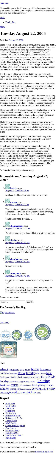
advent (4, 369)
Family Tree (10, 22)
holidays (4, 381)
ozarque (14, 202)
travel (13, 392)
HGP (51, 376)
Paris (34, 385)
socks (43, 389)
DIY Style (9, 408)
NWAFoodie (10, 423)
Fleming (43, 373)
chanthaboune (17, 226)
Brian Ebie (10, 403)
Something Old (11, 433)
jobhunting (25, 381)
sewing (36, 388)
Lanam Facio (11, 420)
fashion (37, 373)
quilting (41, 385)
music (14, 385)
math (8, 385)
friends (2, 377)
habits (32, 377)
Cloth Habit (10, 406)
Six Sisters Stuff (12, 430)
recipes (50, 384)
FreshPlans (10, 411)
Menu (2, 17)
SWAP (51, 388)
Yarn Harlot (10, 438)
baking (27, 369)
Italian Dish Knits (13, 416)
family (30, 373)
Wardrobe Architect (13, 435)
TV (18, 393)
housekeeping (16, 381)
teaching (4, 392)
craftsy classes (12, 373)
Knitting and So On (13, 418)
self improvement (24, 389)
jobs (31, 381)
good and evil (16, 377)
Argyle (22, 369)
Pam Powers (10, 428)
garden (7, 377)
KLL (35, 381)
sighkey (13, 240)
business (45, 369)
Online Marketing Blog (15, 425)
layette (3, 385)
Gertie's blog (10, 413)
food (49, 373)
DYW (21, 373)
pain (21, 385)
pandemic (27, 385)
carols (3, 373)
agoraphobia (14, 369)
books (35, 369)
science (13, 389)
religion (4, 388)
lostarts (13, 188)
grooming (26, 377)
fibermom (4, 3)
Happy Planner (41, 377)
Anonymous (15, 273)
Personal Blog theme (44, 452)
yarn (39, 393)
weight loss (28, 392)
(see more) (4, 322)
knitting (44, 381)
